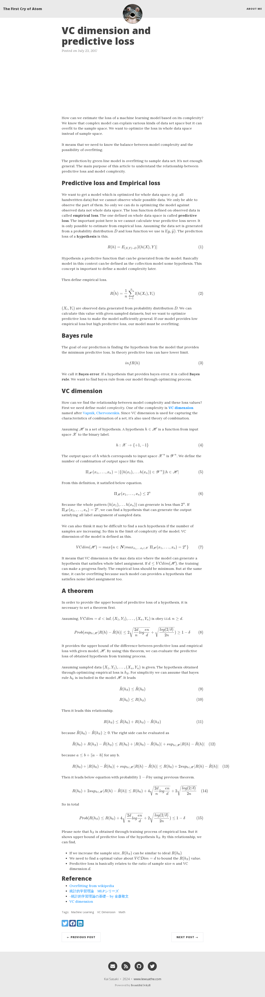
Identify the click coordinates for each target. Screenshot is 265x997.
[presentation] (115, 231)
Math (122, 912)
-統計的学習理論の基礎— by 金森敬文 (99, 896)
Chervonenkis (107, 413)
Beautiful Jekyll (140, 985)
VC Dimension (106, 912)
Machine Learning (82, 912)
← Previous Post (81, 937)
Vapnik (88, 413)
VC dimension (81, 901)
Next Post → (187, 937)
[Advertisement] (132, 86)
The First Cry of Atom (22, 8)
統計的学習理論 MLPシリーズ (94, 891)
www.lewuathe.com (147, 979)
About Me (254, 8)
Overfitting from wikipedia (91, 886)
